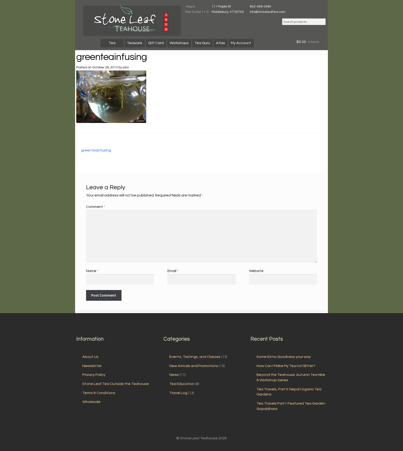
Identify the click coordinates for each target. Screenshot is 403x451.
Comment (95, 207)
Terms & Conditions (98, 393)
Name (92, 271)
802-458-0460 (260, 6)
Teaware (134, 43)
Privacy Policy (93, 375)
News (174, 375)
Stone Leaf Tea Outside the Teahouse (115, 384)
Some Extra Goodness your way (284, 357)
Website (256, 271)
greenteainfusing (96, 151)
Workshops (179, 43)
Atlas (220, 43)
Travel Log (178, 393)
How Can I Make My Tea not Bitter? (286, 366)
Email (172, 271)
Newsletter (92, 366)
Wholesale (91, 402)
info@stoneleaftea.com (267, 12)
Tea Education (182, 384)
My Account (241, 43)
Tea (112, 43)
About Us (90, 357)
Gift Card (156, 43)
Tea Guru (202, 43)
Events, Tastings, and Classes (194, 357)
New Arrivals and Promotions (193, 366)
